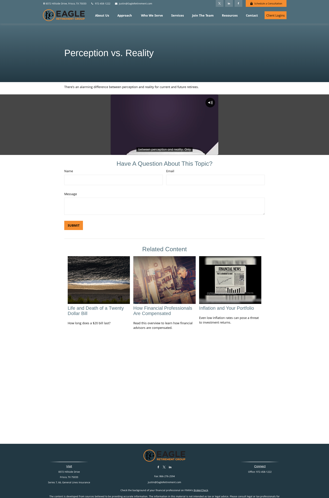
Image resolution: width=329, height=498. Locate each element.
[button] (102, 15)
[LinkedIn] (229, 3)
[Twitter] (219, 3)
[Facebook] (238, 3)
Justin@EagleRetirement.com (135, 3)
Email (170, 171)
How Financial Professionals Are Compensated (162, 311)
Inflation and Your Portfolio (226, 308)
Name (68, 171)
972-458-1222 (102, 3)
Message (70, 194)
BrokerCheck (201, 490)
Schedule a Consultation (268, 3)
